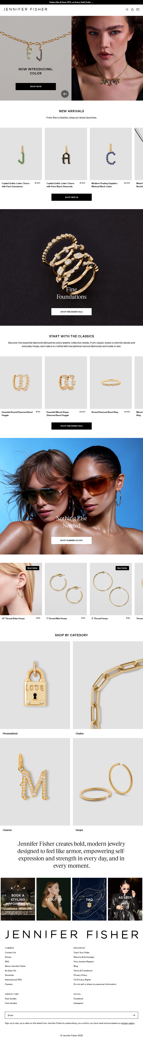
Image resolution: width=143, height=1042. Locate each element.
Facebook (78, 998)
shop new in (71, 197)
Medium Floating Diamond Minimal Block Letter (53, 4)
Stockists (9, 975)
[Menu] (138, 9)
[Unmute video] (65, 94)
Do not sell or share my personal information (95, 984)
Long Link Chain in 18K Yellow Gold (52, 11)
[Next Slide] (139, 154)
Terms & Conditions (83, 970)
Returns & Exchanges (84, 957)
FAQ (7, 961)
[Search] (127, 9)
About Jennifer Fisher (15, 966)
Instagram (78, 1003)
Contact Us (10, 952)
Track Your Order (81, 952)
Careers (9, 984)
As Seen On (10, 970)
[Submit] (134, 1015)
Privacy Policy (80, 975)
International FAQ (13, 979)
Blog (76, 966)
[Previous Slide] (4, 154)
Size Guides (10, 998)
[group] (71, 159)
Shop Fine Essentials (72, 426)
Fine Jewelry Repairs (84, 961)
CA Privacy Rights (82, 979)
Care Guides (11, 1003)
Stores (8, 957)
